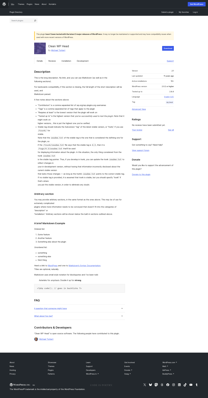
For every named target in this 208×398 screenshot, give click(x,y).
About (12, 362)
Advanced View (139, 109)
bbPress (166, 370)
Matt (165, 366)
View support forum (140, 150)
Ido (34, 385)
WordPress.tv (92, 374)
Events (127, 366)
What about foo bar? (43, 316)
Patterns (51, 374)
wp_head (169, 102)
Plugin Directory (16, 12)
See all (171, 130)
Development (83, 61)
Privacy (13, 374)
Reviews (52, 61)
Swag (127, 374)
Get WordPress (196, 4)
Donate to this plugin (141, 174)
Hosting (13, 370)
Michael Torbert (58, 50)
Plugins (51, 370)
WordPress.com (169, 362)
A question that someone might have (50, 308)
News (12, 366)
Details (40, 61)
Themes (51, 366)
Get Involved (129, 362)
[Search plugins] (35, 20)
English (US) (169, 97)
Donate (128, 370)
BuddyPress (168, 374)
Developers (90, 370)
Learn (88, 362)
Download (168, 48)
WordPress (53, 265)
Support (170, 61)
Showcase (52, 362)
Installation (66, 61)
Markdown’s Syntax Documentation (85, 265)
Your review (137, 130)
